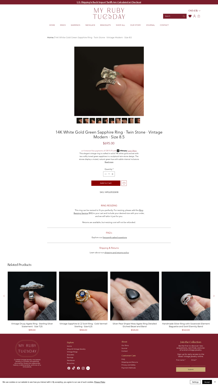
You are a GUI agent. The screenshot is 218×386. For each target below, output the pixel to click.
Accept (207, 382)
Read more (109, 162)
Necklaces (71, 360)
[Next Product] (213, 295)
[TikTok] (73, 368)
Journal (124, 348)
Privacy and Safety (128, 365)
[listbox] (194, 11)
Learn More (132, 151)
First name (180, 360)
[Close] (214, 382)
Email (194, 360)
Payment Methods (128, 368)
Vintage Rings (72, 352)
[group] (109, 301)
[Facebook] (78, 368)
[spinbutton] (109, 174)
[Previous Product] (4, 295)
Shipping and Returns (129, 362)
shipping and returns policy (116, 252)
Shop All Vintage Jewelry (76, 349)
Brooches (70, 363)
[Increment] (112, 174)
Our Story (125, 345)
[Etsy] (88, 368)
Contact (124, 351)
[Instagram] (83, 368)
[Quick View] (32, 296)
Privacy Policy (99, 382)
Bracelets (70, 355)
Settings (195, 382)
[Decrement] (105, 174)
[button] (194, 11)
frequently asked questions (115, 237)
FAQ (123, 359)
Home (50, 37)
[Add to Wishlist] (124, 183)
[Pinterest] (69, 368)
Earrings (70, 357)
